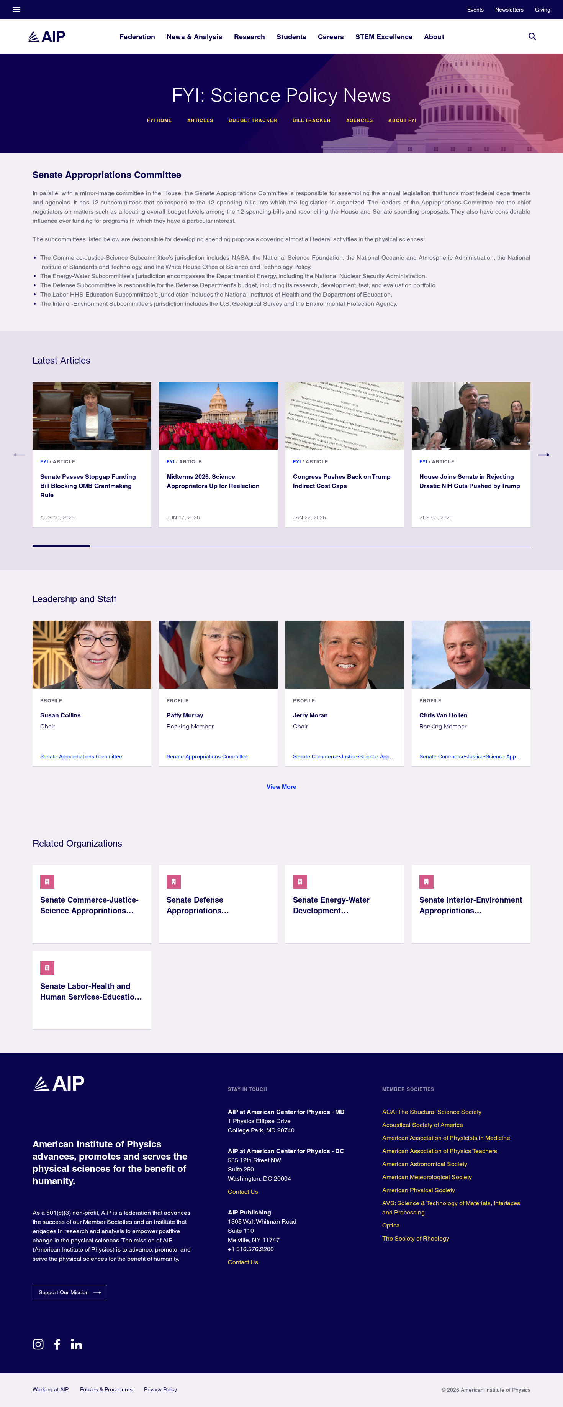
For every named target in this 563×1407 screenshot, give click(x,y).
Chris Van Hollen (443, 715)
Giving (542, 10)
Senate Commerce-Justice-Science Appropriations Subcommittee (372, 756)
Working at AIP (51, 1389)
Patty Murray (185, 715)
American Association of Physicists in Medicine (446, 1138)
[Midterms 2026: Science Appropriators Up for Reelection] (218, 416)
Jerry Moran (310, 715)
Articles (200, 120)
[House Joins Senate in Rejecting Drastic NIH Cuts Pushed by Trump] (471, 416)
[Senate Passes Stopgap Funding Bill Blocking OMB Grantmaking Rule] (92, 416)
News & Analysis (194, 37)
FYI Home (159, 120)
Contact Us (243, 1191)
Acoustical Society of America (422, 1125)
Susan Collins (60, 715)
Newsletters (509, 10)
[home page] (46, 36)
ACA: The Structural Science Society (431, 1111)
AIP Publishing (249, 1212)
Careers (331, 37)
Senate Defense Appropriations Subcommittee (195, 910)
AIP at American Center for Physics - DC (286, 1151)
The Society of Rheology (415, 1238)
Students (291, 37)
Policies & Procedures (106, 1389)
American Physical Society (418, 1190)
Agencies (359, 120)
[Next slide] (544, 455)
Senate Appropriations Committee (81, 756)
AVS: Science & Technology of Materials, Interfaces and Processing (451, 1207)
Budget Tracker (253, 120)
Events (475, 10)
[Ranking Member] (218, 654)
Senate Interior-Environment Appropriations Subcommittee (470, 910)
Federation (137, 37)
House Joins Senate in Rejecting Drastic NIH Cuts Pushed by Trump (469, 481)
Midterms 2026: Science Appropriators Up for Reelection (213, 481)
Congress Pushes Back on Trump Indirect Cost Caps (342, 481)
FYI (44, 462)
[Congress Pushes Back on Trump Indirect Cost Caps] (344, 416)
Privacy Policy (160, 1389)
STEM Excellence (383, 37)
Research (249, 37)
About (434, 37)
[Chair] (92, 654)
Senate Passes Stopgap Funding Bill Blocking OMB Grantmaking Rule (88, 486)
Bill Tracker (312, 120)
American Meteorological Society (427, 1177)
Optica (391, 1225)
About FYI (402, 120)
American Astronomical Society (424, 1164)
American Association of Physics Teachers (439, 1151)
